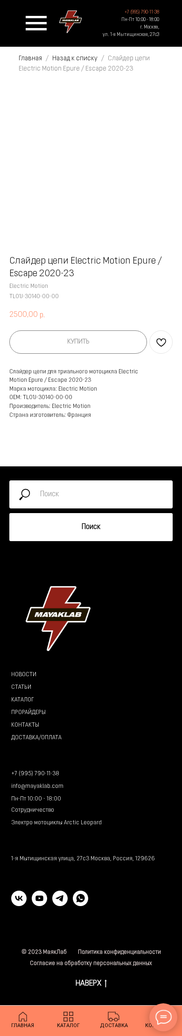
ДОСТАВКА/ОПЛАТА (36, 738)
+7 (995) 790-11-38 (35, 774)
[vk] (19, 903)
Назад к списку (75, 58)
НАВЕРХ (88, 983)
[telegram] (60, 903)
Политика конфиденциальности (119, 952)
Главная (30, 58)
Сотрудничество (32, 810)
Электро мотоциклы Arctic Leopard (56, 823)
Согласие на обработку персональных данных (91, 963)
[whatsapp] (80, 903)
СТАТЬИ (21, 687)
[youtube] (39, 903)
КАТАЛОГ (22, 700)
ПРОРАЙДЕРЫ (28, 712)
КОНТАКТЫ (25, 725)
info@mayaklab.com (37, 786)
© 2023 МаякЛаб (44, 952)
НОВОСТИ (23, 675)
